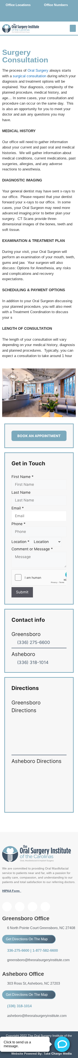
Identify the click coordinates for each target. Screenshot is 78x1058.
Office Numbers (56, 5)
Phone (18, 524)
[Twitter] (39, 17)
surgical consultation (29, 76)
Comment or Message (32, 549)
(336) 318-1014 (33, 662)
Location (20, 542)
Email (17, 508)
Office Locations (18, 5)
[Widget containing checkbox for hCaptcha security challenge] (39, 577)
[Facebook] (7, 906)
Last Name (21, 492)
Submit (22, 592)
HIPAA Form (11, 890)
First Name (22, 477)
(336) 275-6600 (33, 642)
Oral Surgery (37, 70)
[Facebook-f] (29, 17)
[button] (73, 28)
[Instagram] (48, 17)
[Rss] (45, 906)
